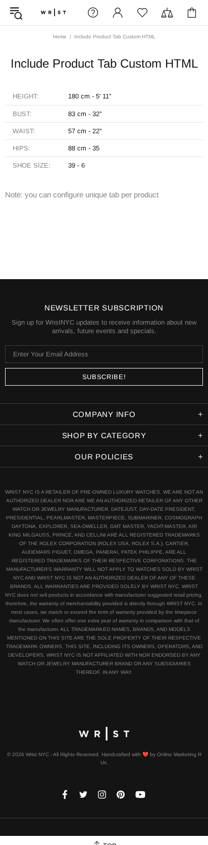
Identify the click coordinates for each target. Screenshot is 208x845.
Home (60, 36)
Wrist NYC (53, 12)
